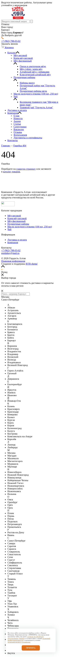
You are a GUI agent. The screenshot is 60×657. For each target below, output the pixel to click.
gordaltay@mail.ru (10, 253)
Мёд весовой (14, 215)
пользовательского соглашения (19, 642)
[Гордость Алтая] (18, 18)
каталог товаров (11, 171)
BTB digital (31, 264)
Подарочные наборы (18, 224)
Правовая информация (13, 261)
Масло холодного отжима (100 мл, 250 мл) (29, 226)
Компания (12, 242)
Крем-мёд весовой (17, 218)
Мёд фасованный (16, 221)
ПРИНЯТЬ (31, 648)
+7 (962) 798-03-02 (10, 250)
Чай (9, 229)
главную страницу (26, 169)
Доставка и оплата (17, 239)
